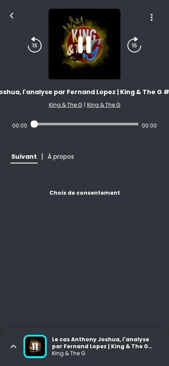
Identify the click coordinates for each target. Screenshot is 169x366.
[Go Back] (11, 15)
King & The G (65, 104)
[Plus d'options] (151, 17)
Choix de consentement (84, 192)
